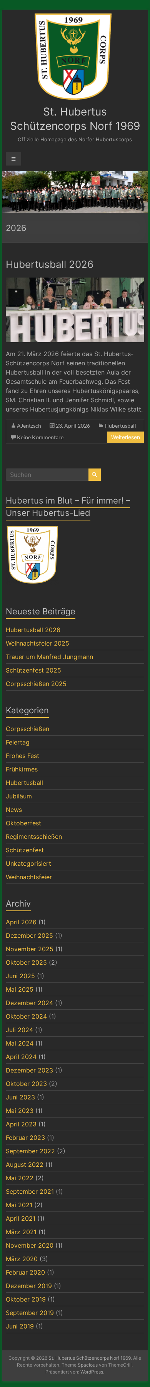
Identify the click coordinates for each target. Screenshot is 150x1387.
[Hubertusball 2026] (75, 281)
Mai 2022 (19, 1178)
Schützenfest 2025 (33, 670)
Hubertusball (120, 425)
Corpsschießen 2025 (36, 684)
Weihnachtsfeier (29, 877)
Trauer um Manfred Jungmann (49, 657)
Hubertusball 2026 (49, 264)
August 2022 (24, 1164)
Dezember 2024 (29, 1003)
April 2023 (21, 1124)
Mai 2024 (19, 1043)
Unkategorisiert (28, 863)
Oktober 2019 (26, 1299)
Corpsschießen (27, 729)
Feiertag (18, 742)
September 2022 (30, 1151)
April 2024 (21, 1057)
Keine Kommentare (40, 437)
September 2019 (30, 1313)
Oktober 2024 (26, 1016)
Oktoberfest (23, 823)
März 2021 (21, 1232)
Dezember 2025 (29, 935)
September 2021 (30, 1191)
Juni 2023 (20, 1097)
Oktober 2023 (26, 1084)
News (14, 809)
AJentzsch (29, 425)
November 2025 (29, 949)
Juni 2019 (20, 1326)
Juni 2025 (20, 976)
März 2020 (22, 1259)
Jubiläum (19, 796)
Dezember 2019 (29, 1286)
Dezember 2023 (29, 1070)
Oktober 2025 (26, 962)
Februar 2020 (25, 1272)
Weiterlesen (125, 437)
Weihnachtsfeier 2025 (37, 643)
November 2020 (29, 1245)
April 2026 (21, 922)
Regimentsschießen (34, 836)
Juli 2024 (19, 1030)
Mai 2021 (19, 1205)
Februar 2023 (25, 1137)
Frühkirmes (22, 769)
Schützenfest (25, 850)
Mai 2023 (19, 1110)
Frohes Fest (22, 756)
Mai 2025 (19, 989)
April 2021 (20, 1218)
